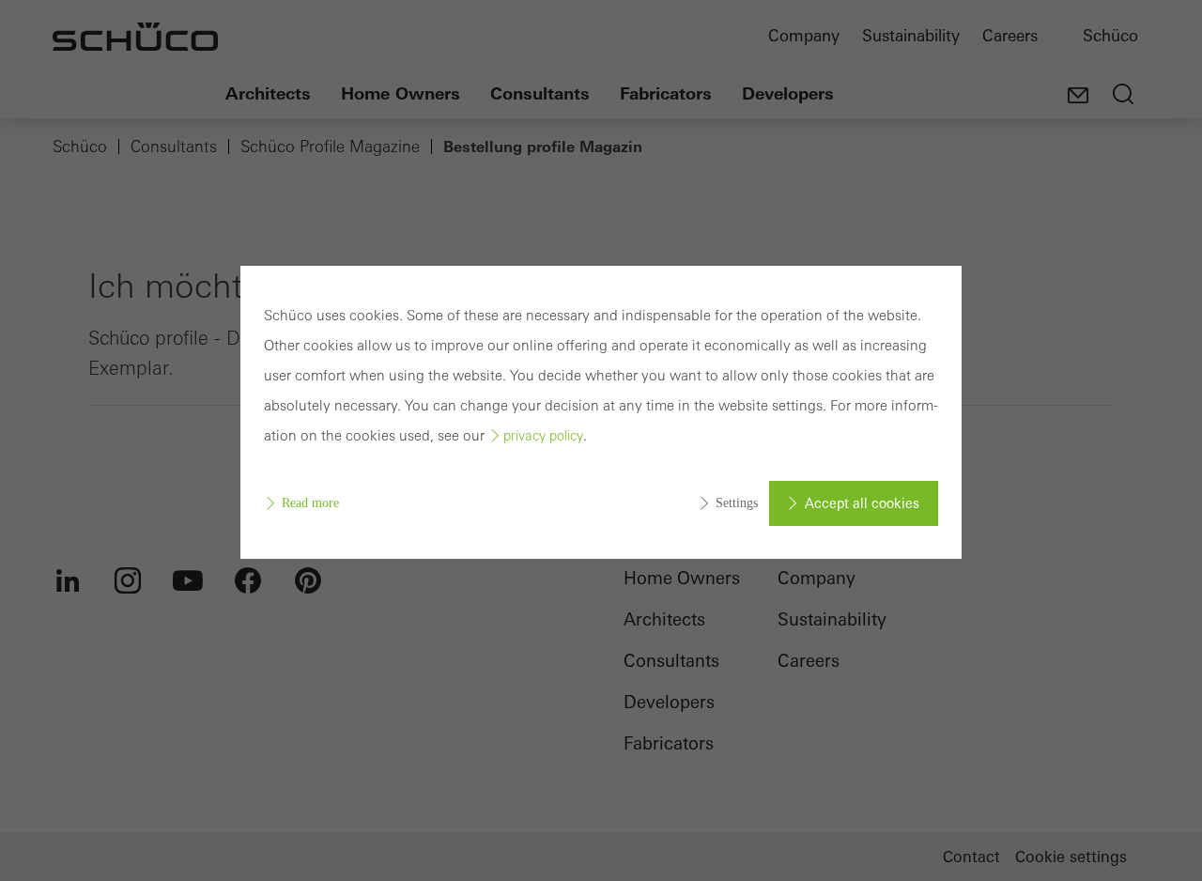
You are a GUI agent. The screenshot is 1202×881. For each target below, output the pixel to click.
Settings (737, 503)
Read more (310, 503)
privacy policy (543, 435)
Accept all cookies (862, 503)
